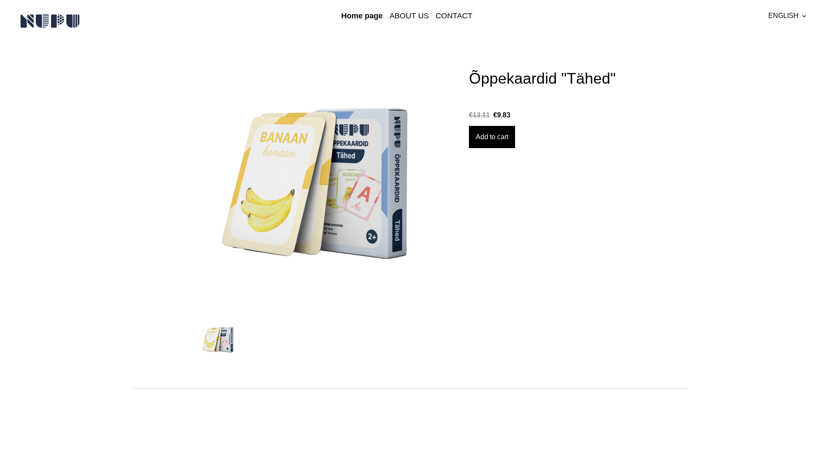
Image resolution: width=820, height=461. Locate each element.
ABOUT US (409, 16)
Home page (362, 16)
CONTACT (454, 16)
